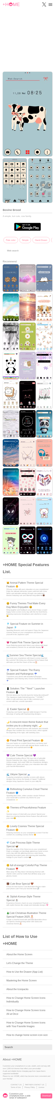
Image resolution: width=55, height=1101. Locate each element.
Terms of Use (16, 1087)
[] (48, 1047)
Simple (25, 240)
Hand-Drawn (41, 240)
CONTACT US (16, 1085)
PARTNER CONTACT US (34, 1085)
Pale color (11, 240)
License (41, 1087)
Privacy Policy (29, 1087)
